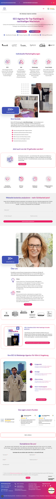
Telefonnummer (33, 459)
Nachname (32, 454)
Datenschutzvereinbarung (16, 473)
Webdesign (35, 67)
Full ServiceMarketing (34, 186)
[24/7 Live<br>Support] (21, 179)
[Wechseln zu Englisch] (52, 2)
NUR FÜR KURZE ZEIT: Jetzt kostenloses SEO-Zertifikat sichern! (25, 2)
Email (4, 459)
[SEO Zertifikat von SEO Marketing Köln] (51, 490)
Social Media (48, 67)
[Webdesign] (34, 62)
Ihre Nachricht (6, 464)
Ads (21, 67)
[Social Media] (48, 62)
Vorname (5, 454)
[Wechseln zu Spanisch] (54, 2)
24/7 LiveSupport (21, 186)
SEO (7, 67)
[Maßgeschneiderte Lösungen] (48, 179)
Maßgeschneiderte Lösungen (49, 186)
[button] (15, 381)
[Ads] (21, 62)
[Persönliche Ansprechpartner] (7, 179)
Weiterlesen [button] (23, 425)
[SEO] (7, 62)
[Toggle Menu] (43, 8)
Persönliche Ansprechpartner (7, 186)
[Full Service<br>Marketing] (35, 179)
